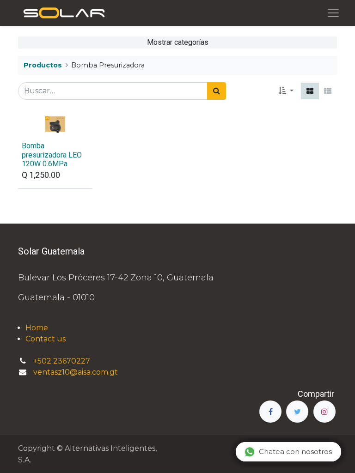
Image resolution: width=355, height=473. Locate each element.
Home (36, 327)
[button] (286, 91)
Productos (43, 65)
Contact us (45, 338)
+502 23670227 (62, 361)
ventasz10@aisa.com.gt (75, 372)
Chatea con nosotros (295, 451)
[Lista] (327, 91)
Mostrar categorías (177, 42)
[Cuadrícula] (310, 91)
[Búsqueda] (216, 91)
